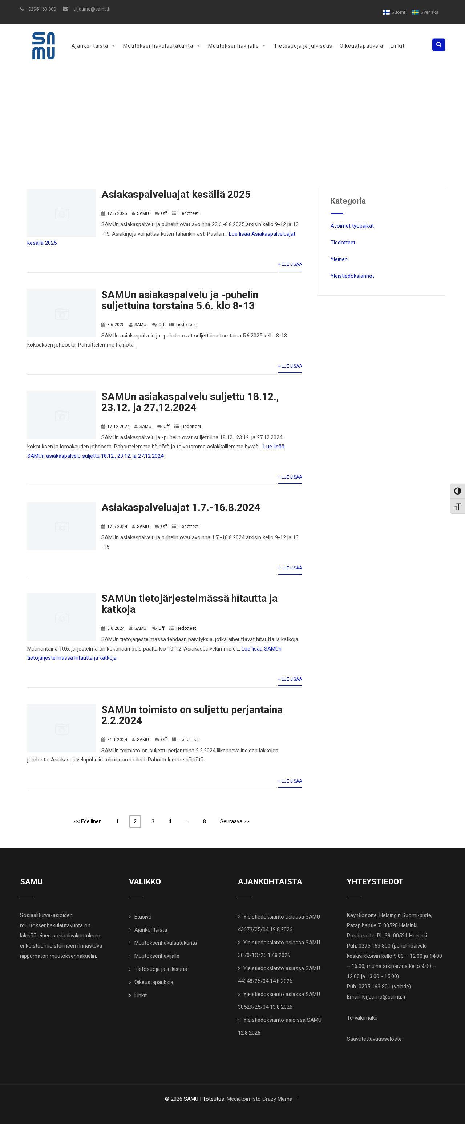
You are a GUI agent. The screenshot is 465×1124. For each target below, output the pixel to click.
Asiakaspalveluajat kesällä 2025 (176, 194)
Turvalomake (362, 1018)
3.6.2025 (116, 324)
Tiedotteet (188, 213)
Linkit (398, 46)
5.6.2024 (116, 628)
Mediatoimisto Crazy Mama (259, 1099)
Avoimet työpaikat (352, 226)
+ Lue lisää (290, 264)
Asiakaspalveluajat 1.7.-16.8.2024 (180, 507)
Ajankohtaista (90, 46)
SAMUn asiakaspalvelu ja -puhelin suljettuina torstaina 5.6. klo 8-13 (179, 300)
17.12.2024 (118, 426)
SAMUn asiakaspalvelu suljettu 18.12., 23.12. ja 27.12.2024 (190, 402)
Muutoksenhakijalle (233, 46)
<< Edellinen (88, 821)
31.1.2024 (117, 739)
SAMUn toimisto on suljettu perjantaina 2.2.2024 (192, 715)
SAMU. (143, 213)
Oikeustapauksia (361, 46)
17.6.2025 (117, 213)
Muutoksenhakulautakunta (158, 46)
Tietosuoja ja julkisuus (303, 46)
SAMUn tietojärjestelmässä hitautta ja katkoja (189, 603)
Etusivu (142, 916)
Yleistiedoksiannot (352, 276)
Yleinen (339, 259)
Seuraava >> (234, 821)
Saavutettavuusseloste (374, 1039)
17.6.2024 (117, 526)
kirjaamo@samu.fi (91, 9)
